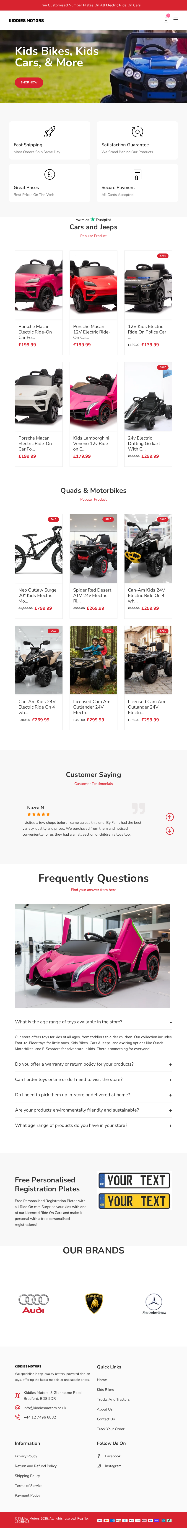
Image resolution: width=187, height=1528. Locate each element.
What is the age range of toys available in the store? (68, 1022)
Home (102, 1379)
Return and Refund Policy (36, 1466)
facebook (113, 1456)
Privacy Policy (26, 1456)
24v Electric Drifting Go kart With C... (144, 443)
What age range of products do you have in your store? (71, 1125)
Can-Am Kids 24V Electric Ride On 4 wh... (37, 707)
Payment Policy (27, 1495)
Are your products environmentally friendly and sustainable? (77, 1110)
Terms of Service (28, 1485)
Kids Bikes (105, 1389)
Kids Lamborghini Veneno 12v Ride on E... (91, 443)
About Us (105, 1409)
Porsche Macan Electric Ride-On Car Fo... (35, 332)
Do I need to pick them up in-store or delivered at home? (72, 1095)
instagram (113, 1466)
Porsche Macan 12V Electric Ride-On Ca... (91, 332)
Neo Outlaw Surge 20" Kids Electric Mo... (37, 595)
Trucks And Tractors (113, 1399)
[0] (166, 20)
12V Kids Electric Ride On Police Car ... (147, 332)
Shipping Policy (27, 1475)
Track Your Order (111, 1429)
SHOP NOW (29, 82)
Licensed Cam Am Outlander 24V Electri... (91, 707)
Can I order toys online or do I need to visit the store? (68, 1079)
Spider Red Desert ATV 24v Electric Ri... (92, 595)
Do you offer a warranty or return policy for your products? (74, 1064)
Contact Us (106, 1419)
